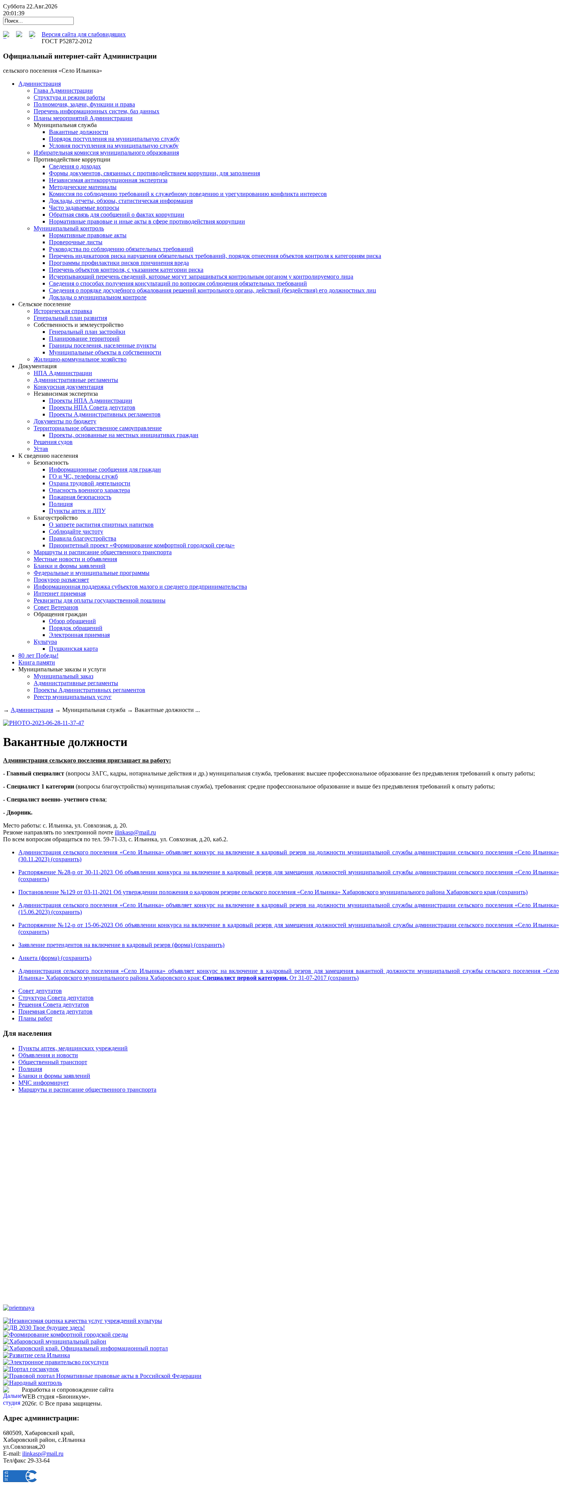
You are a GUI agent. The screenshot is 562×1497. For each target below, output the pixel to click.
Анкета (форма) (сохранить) (54, 958)
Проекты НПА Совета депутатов (92, 407)
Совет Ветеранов (56, 607)
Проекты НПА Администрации (90, 400)
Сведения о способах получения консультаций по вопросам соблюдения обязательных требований (178, 283)
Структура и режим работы (69, 97)
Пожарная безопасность (80, 497)
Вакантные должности (78, 132)
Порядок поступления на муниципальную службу (114, 138)
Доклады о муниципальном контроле (97, 297)
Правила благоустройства (82, 538)
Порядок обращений (75, 628)
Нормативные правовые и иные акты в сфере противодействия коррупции (147, 221)
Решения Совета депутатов (53, 1004)
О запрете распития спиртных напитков (101, 524)
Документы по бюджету (65, 421)
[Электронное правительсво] (56, 1362)
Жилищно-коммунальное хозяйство (80, 359)
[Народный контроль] (32, 1382)
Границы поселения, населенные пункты (102, 345)
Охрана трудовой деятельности (89, 483)
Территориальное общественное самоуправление (98, 428)
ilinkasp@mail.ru (135, 832)
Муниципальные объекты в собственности (105, 352)
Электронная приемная (79, 635)
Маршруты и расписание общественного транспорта (103, 552)
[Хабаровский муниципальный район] (54, 1341)
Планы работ (35, 1018)
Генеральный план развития (70, 318)
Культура (45, 641)
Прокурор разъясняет (61, 579)
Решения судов (53, 442)
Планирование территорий (84, 338)
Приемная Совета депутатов (55, 1011)
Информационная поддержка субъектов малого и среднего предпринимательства (140, 586)
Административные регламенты (76, 380)
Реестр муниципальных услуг (73, 697)
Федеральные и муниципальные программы (91, 573)
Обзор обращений (72, 621)
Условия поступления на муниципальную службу (114, 145)
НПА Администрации (63, 373)
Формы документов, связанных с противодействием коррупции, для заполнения (154, 173)
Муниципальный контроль (69, 228)
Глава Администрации (63, 90)
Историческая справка (63, 311)
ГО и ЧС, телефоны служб (83, 476)
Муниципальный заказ (63, 676)
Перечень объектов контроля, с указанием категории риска (126, 269)
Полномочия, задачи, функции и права (84, 104)
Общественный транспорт (52, 1062)
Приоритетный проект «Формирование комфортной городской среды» (142, 545)
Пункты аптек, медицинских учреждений (73, 1048)
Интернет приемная (60, 593)
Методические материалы (83, 187)
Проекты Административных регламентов (105, 414)
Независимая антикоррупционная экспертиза (108, 180)
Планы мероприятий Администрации (83, 118)
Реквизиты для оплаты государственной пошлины (100, 600)
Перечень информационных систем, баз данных (96, 111)
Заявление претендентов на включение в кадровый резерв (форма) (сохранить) (121, 945)
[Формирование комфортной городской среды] (65, 1334)
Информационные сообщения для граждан (105, 469)
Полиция (61, 504)
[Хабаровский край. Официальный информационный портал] (85, 1348)
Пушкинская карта (73, 648)
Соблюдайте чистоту (76, 531)
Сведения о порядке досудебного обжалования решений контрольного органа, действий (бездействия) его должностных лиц (212, 290)
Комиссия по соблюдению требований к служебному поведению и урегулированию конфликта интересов (188, 194)
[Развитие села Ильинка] (36, 1355)
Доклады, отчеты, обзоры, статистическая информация (121, 201)
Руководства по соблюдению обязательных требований (121, 249)
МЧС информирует (43, 1082)
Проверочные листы (75, 242)
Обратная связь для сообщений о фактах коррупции (116, 214)
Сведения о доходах (75, 166)
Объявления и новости (48, 1055)
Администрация (32, 710)
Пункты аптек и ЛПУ (77, 511)
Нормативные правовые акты (88, 235)
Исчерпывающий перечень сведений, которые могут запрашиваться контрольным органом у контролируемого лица (201, 276)
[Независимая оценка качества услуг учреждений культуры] (82, 1320)
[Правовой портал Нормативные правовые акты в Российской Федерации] (102, 1376)
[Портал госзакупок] (31, 1369)
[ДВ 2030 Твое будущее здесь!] (44, 1327)
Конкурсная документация (68, 387)
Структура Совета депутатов (56, 997)
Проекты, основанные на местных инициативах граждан (123, 435)
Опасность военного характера (89, 490)
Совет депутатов (40, 991)
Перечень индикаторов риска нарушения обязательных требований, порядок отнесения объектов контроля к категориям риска (215, 256)
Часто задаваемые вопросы (84, 207)
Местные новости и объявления (75, 559)
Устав (41, 449)
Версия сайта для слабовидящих (84, 34)
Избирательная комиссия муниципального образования (106, 152)
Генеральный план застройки (87, 331)
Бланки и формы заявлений (70, 566)
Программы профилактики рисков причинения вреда (119, 263)
